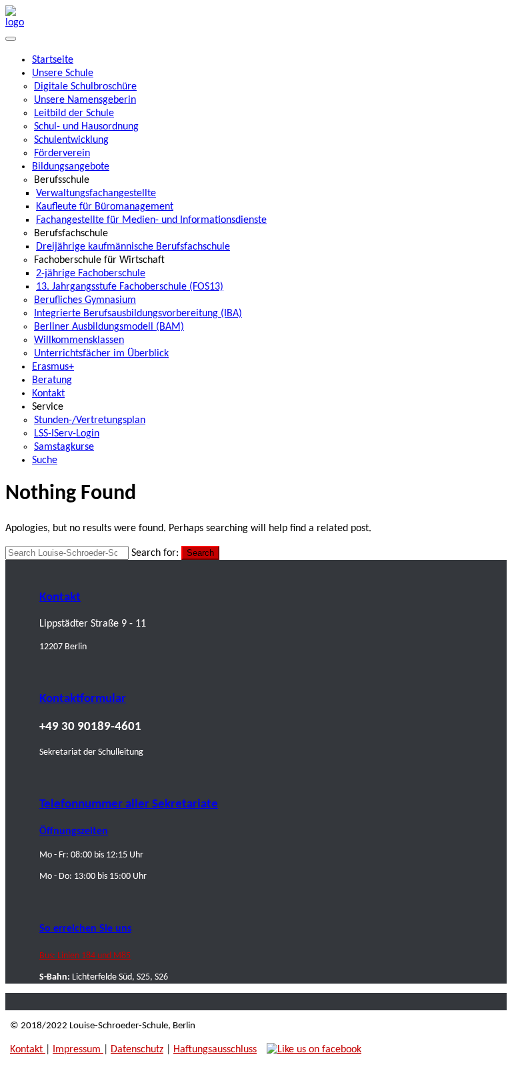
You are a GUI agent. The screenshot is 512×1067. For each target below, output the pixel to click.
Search (200, 553)
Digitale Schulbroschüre (85, 86)
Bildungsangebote (70, 166)
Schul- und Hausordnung (86, 126)
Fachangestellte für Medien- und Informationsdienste (151, 220)
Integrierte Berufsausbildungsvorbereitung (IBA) (138, 313)
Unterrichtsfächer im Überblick (101, 353)
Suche (44, 460)
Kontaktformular (82, 699)
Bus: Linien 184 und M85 (85, 956)
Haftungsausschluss (215, 1049)
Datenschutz (137, 1049)
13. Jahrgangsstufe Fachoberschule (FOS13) (129, 287)
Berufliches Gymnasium (85, 300)
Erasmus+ (53, 367)
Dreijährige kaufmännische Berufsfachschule (133, 247)
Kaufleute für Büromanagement (104, 207)
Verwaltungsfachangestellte (96, 193)
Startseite (52, 60)
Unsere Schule (62, 73)
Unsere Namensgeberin (85, 100)
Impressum (78, 1049)
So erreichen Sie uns (85, 929)
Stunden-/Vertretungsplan (89, 420)
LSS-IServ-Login (66, 433)
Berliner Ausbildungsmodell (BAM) (109, 327)
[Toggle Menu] (10, 39)
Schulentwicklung (71, 140)
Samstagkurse (64, 447)
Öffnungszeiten (73, 831)
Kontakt (48, 393)
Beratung (52, 380)
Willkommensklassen (79, 340)
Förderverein (62, 153)
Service (47, 407)
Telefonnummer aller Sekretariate (128, 804)
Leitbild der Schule (74, 113)
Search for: (155, 553)
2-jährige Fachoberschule (90, 273)
